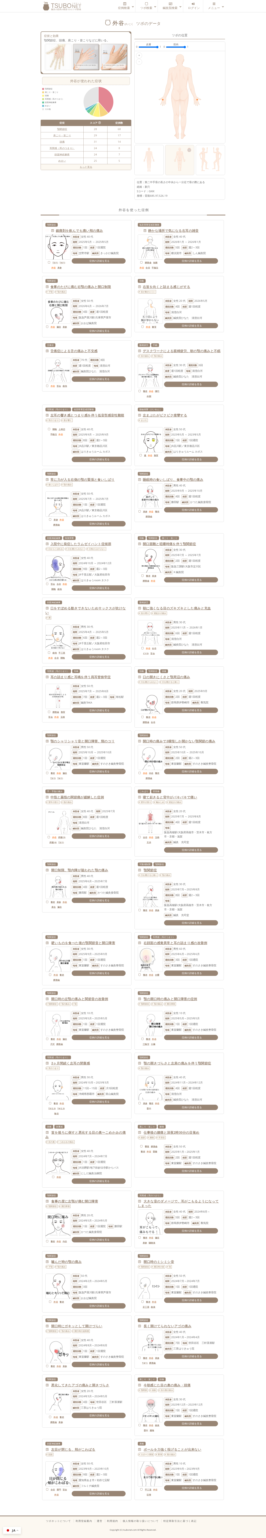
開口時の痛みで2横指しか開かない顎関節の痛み (179, 741)
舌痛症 (50, 345)
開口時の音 (159, 1266)
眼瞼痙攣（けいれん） (150, 409)
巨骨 (149, 1494)
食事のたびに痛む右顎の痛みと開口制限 (80, 287)
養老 (145, 391)
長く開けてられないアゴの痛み (167, 1326)
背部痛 (156, 791)
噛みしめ (160, 802)
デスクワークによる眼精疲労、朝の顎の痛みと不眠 (181, 351)
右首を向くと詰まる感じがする (166, 287)
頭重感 (59, 1126)
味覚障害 (69, 538)
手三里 (61, 652)
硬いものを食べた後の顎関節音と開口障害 (83, 943)
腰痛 (161, 1126)
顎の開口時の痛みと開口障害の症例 (170, 999)
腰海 (152, 1430)
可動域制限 (145, 864)
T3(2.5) (52, 1108)
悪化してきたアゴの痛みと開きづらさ (80, 1385)
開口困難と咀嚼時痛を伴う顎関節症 (169, 544)
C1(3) (146, 653)
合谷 (148, 267)
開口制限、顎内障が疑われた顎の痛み (79, 870)
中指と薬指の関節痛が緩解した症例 (77, 797)
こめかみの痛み (66, 1142)
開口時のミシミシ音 (159, 1261)
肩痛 (141, 1443)
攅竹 (157, 391)
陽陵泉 (152, 1242)
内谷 (151, 773)
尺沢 (52, 1044)
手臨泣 (155, 267)
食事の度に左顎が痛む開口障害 (74, 1201)
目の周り (145, 613)
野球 (160, 1454)
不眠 (155, 345)
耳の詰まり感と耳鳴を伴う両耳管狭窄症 (80, 677)
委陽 (155, 1151)
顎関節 (144, 1390)
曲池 (65, 386)
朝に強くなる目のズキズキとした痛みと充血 (177, 608)
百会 (59, 386)
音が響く (68, 420)
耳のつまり (53, 420)
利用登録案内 (84, 1521)
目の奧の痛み (167, 1390)
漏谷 (59, 326)
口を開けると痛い (170, 682)
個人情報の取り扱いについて (141, 1521)
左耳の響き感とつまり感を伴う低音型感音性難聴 (87, 415)
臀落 (147, 1146)
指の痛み (68, 802)
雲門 (59, 1489)
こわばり (143, 791)
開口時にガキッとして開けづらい (76, 1326)
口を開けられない (76, 548)
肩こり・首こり (62, 135)
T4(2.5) (61, 1108)
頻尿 (143, 1137)
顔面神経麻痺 (62, 154)
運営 (99, 1521)
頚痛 (141, 280)
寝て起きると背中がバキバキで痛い (170, 797)
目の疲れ (145, 356)
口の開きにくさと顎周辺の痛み (166, 677)
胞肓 (156, 455)
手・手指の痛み (55, 791)
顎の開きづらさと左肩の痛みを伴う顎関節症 (177, 1063)
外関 (149, 396)
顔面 (50, 1454)
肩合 (53, 907)
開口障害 (171, 1004)
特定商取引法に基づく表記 (180, 1521)
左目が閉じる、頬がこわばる (73, 1449)
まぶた (144, 420)
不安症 (162, 1137)
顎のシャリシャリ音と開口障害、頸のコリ (82, 741)
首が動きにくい (148, 291)
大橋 (153, 1044)
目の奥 (51, 1142)
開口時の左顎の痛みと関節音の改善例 (79, 999)
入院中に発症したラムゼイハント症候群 (80, 544)
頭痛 (62, 141)
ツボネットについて (58, 1521)
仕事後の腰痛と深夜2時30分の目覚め (171, 1132)
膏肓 (154, 326)
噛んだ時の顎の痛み (66, 1261)
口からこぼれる (55, 548)
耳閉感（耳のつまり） (62, 148)
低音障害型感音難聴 (149, 224)
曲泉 (153, 1306)
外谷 (53, 267)
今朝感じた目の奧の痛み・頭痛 (167, 1385)
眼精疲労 (143, 345)
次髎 (157, 974)
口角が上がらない (97, 548)
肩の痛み (171, 1454)
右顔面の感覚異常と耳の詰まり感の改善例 (175, 943)
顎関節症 (62, 129)
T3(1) (55, 262)
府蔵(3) (62, 837)
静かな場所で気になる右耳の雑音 (173, 230)
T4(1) (62, 262)
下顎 (50, 291)
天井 (149, 842)
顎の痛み (61, 291)
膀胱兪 (148, 262)
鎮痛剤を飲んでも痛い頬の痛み (79, 230)
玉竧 (62, 717)
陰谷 (56, 1113)
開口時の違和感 (82, 1331)
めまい (62, 160)
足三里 (146, 1306)
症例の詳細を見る (99, 261)
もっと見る (86, 167)
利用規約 (112, 1521)
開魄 (54, 429)
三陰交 (146, 1044)
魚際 (155, 262)
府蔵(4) (53, 842)
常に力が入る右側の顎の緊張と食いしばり (82, 479)
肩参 (59, 267)
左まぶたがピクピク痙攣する (165, 415)
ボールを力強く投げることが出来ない (172, 1449)
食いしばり (53, 484)
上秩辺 (61, 429)
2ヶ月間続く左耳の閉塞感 (70, 1063)
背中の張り (53, 802)
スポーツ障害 (147, 1454)
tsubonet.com (130, 1529)
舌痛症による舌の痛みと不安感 (74, 351)
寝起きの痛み (160, 613)
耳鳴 (76, 671)
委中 (149, 1108)
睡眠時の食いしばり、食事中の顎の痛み (173, 479)
